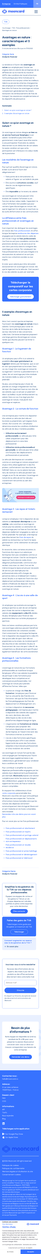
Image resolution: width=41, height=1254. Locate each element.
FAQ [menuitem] (3, 1098)
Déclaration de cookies (29, 1244)
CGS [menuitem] (4, 1101)
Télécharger (19, 932)
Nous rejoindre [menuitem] (8, 1116)
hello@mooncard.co (10, 1079)
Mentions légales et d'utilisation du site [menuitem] (17, 1171)
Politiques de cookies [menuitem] (10, 1165)
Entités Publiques (20, 4)
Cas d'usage (6, 28)
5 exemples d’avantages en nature (16, 113)
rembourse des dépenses (28, 233)
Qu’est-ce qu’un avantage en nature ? (18, 110)
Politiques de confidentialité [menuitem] (13, 1168)
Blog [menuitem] (4, 1119)
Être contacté (19, 911)
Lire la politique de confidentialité (12, 1244)
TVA (5, 22)
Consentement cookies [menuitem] (11, 1174)
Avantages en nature (9, 30)
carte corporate (9, 793)
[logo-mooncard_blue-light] (13, 11)
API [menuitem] (3, 1109)
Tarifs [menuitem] (4, 1113)
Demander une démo (20, 1057)
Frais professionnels (22, 28)
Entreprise (6, 4)
